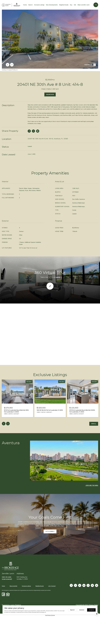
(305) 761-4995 (6, 577)
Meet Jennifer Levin (83, 5)
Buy (71, 5)
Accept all (91, 609)
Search (30, 5)
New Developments (52, 5)
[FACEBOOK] (71, 585)
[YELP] (88, 585)
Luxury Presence (15, 605)
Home (25, 5)
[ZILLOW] (96, 585)
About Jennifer (13, 586)
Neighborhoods (63, 5)
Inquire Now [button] (50, 94)
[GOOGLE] (92, 585)
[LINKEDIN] (79, 585)
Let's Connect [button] (50, 531)
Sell (75, 5)
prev (7, 64)
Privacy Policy (93, 605)
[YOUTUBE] (83, 585)
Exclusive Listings (39, 5)
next (12, 64)
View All (93, 423)
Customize (81, 609)
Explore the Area (92, 485)
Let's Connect (52, 586)
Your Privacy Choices (50, 615)
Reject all (72, 609)
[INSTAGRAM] (75, 585)
